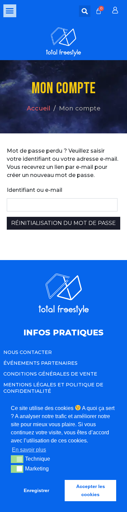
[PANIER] (98, 11)
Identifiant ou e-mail (34, 190)
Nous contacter (27, 352)
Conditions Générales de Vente (50, 374)
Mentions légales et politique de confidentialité (53, 388)
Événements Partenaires (40, 363)
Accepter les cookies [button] (90, 490)
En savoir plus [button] (29, 450)
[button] (9, 10)
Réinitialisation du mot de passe (63, 223)
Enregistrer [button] (36, 490)
